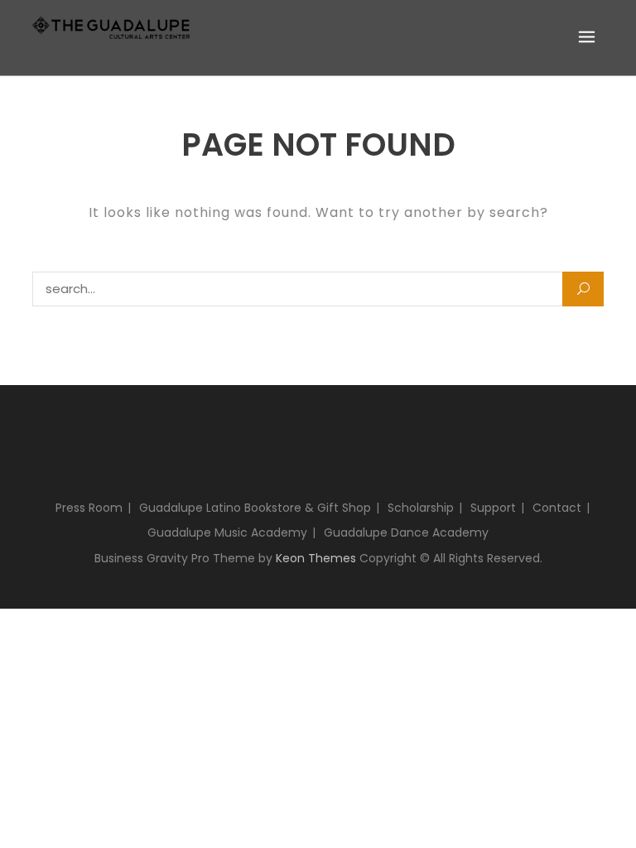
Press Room (89, 507)
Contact (556, 507)
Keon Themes (316, 558)
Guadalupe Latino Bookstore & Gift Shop (255, 507)
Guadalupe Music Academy (227, 532)
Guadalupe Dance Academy (406, 532)
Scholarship (421, 507)
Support (493, 507)
